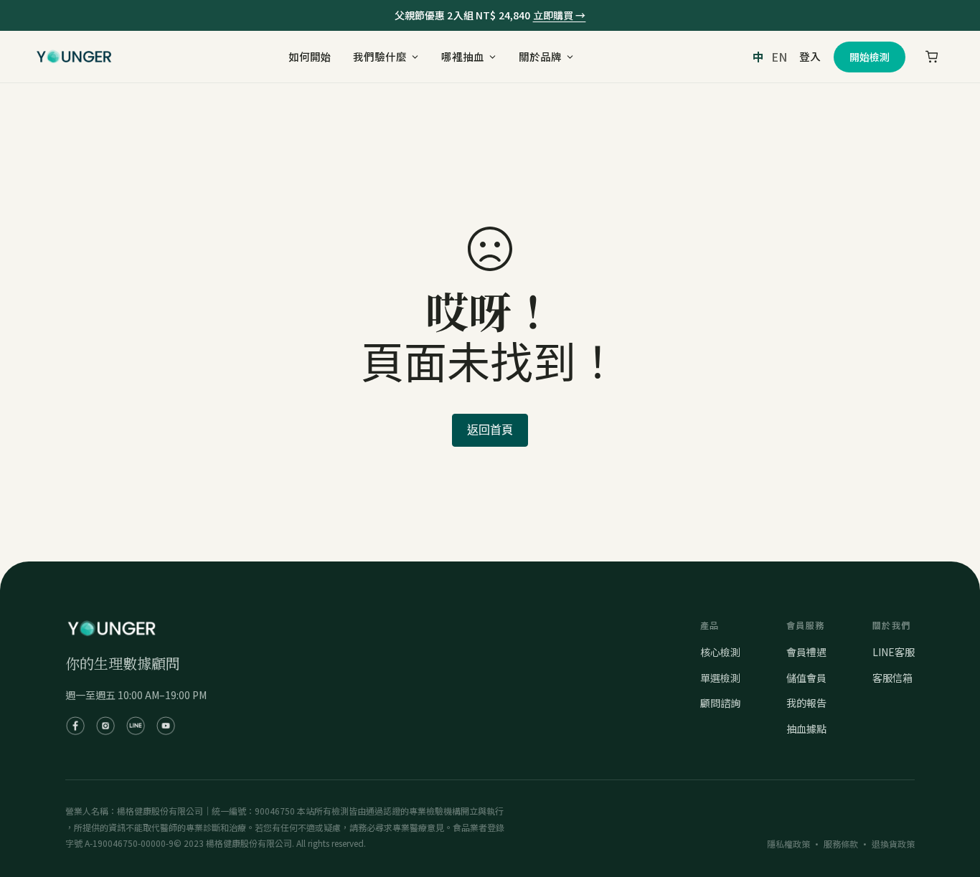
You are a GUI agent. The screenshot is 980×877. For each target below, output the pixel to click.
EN (779, 56)
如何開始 (309, 56)
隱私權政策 (788, 844)
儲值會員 (806, 677)
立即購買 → (559, 15)
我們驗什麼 (380, 56)
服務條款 (841, 844)
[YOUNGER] (73, 56)
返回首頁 (490, 430)
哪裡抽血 (462, 56)
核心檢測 (720, 652)
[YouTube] (166, 726)
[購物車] (932, 56)
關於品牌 (540, 56)
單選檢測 (720, 677)
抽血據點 (806, 728)
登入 (810, 56)
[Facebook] (75, 726)
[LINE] (136, 726)
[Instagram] (105, 726)
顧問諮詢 (720, 703)
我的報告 (806, 703)
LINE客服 (893, 652)
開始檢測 (869, 56)
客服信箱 (892, 677)
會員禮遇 (806, 652)
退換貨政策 (893, 844)
